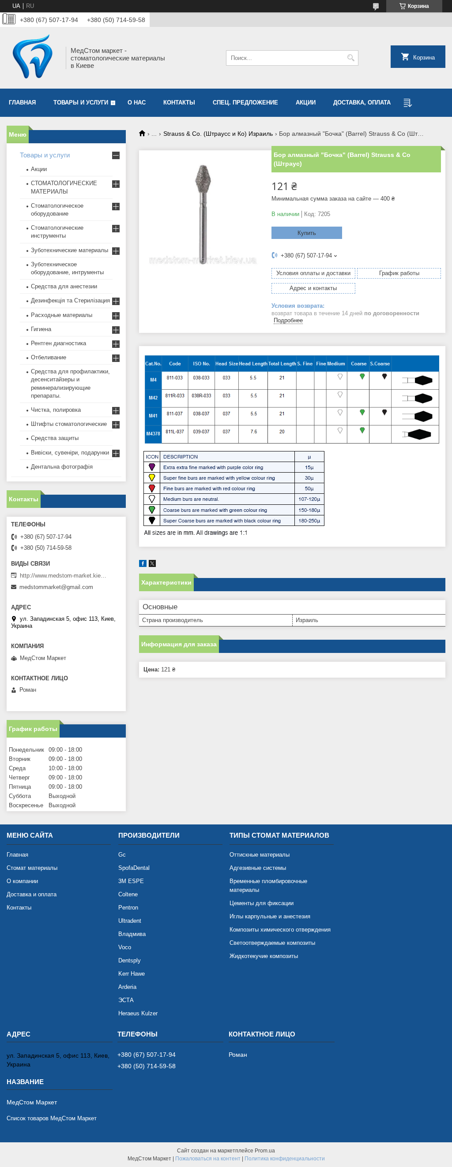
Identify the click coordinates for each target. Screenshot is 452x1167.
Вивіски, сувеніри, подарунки (70, 452)
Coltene (128, 894)
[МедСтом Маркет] (33, 57)
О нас (137, 102)
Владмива (132, 934)
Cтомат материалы (32, 868)
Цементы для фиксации (262, 903)
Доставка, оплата (362, 102)
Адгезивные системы (258, 868)
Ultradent (129, 920)
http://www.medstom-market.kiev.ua (64, 575)
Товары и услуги (80, 102)
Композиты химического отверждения (280, 929)
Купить (307, 233)
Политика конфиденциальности (285, 1159)
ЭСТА (126, 1000)
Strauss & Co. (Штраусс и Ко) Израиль (218, 133)
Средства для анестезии (64, 286)
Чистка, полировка (56, 409)
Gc (122, 854)
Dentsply (129, 960)
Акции (39, 169)
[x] (152, 565)
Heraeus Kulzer (138, 1013)
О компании (22, 881)
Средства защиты (55, 438)
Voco (124, 947)
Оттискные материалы (260, 854)
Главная (22, 102)
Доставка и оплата (31, 894)
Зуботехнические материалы (69, 250)
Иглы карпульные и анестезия (270, 916)
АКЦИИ (306, 102)
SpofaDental (134, 868)
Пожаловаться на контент (208, 1159)
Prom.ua (265, 1151)
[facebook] (143, 565)
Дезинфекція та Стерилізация (70, 300)
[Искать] (350, 58)
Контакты (179, 102)
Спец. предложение (245, 102)
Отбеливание (48, 357)
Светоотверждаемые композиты (272, 943)
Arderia (127, 987)
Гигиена (41, 329)
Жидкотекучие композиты (264, 956)
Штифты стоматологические (69, 424)
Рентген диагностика (58, 343)
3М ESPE (131, 881)
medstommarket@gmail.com (56, 587)
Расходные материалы (61, 315)
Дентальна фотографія (62, 466)
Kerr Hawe (131, 973)
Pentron (128, 907)
